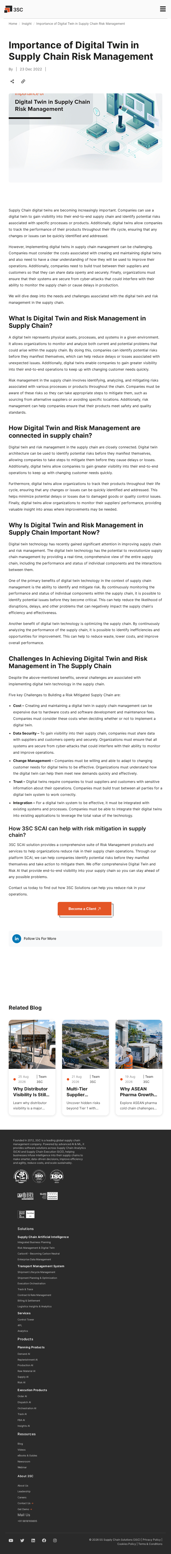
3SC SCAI (17, 844)
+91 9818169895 (27, 1521)
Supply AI (23, 1376)
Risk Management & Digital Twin (36, 1247)
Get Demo (25, 1509)
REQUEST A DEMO (23, 18)
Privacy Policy (152, 1539)
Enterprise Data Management (34, 1259)
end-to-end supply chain (93, 216)
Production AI (25, 1365)
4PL (20, 1325)
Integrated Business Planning (34, 1242)
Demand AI (24, 1353)
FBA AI (21, 1420)
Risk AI (21, 1382)
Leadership (24, 1491)
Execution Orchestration (31, 1283)
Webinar (22, 1467)
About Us (23, 1485)
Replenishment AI (28, 1359)
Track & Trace (25, 1289)
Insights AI (24, 1425)
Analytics (23, 1330)
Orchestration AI (27, 1408)
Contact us (18, 887)
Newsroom (24, 1461)
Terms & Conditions (150, 1544)
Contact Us (26, 1503)
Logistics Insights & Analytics (35, 1306)
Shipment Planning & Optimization (37, 1277)
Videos (22, 1449)
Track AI (22, 1414)
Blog (20, 1443)
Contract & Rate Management (34, 1295)
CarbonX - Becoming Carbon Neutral (39, 1253)
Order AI (22, 1396)
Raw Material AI (26, 1371)
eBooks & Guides (27, 1455)
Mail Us (24, 1515)
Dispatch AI (24, 1402)
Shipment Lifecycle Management (36, 1272)
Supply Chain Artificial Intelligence (43, 1237)
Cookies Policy (126, 1544)
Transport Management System (41, 1266)
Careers (22, 1497)
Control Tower (26, 1319)
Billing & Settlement (29, 1300)
